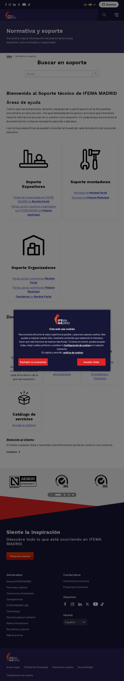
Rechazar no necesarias (33, 362)
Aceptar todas (91, 362)
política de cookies (73, 352)
